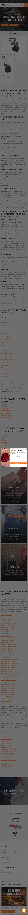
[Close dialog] (26, 449)
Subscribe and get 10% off (18, 463)
